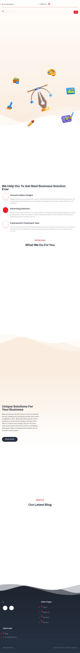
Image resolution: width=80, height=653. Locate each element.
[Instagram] (11, 608)
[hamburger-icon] (76, 12)
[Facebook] (5, 608)
